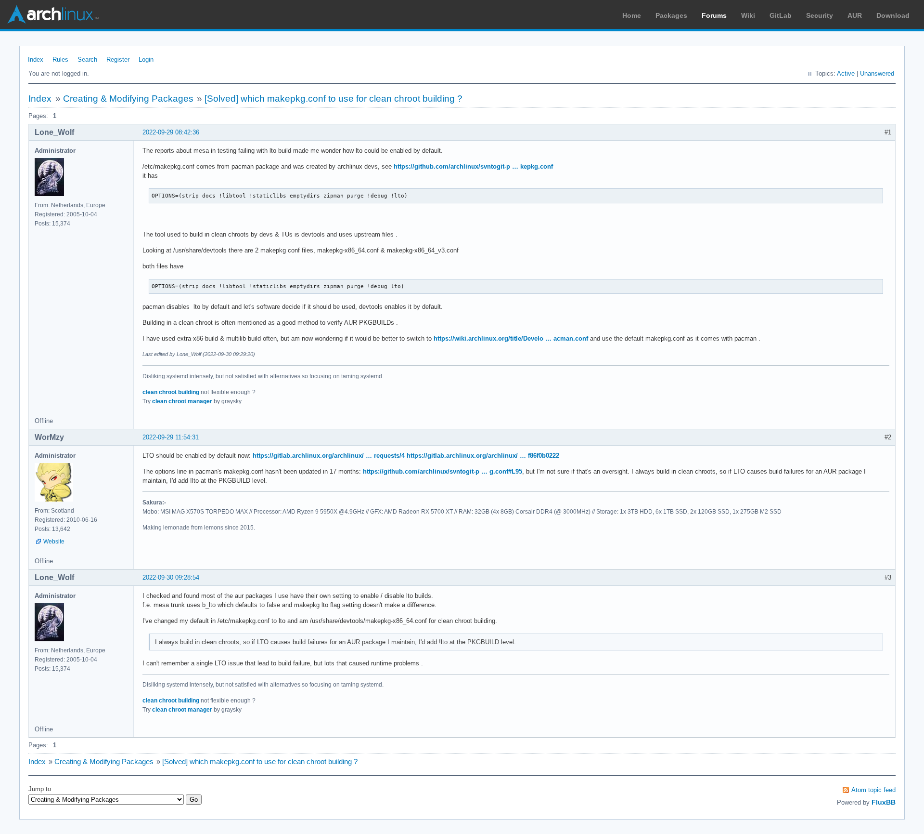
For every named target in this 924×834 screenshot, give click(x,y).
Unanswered (877, 73)
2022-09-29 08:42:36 (170, 132)
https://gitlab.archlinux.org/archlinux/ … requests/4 (329, 455)
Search (87, 59)
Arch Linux (53, 14)
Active (846, 73)
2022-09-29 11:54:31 (170, 437)
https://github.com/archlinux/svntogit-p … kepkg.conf (473, 166)
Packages (671, 15)
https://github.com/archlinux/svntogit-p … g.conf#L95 (442, 471)
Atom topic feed (873, 790)
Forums (714, 15)
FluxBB (884, 802)
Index (35, 59)
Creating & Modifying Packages (128, 98)
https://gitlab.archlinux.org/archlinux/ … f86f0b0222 (483, 455)
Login (146, 59)
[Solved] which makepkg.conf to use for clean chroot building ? (333, 98)
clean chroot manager (182, 401)
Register (117, 59)
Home (631, 15)
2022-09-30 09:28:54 (170, 577)
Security (819, 15)
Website (53, 541)
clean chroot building (170, 392)
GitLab (781, 15)
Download (893, 15)
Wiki (748, 15)
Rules (60, 59)
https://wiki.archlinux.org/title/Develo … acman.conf (511, 338)
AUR (854, 15)
